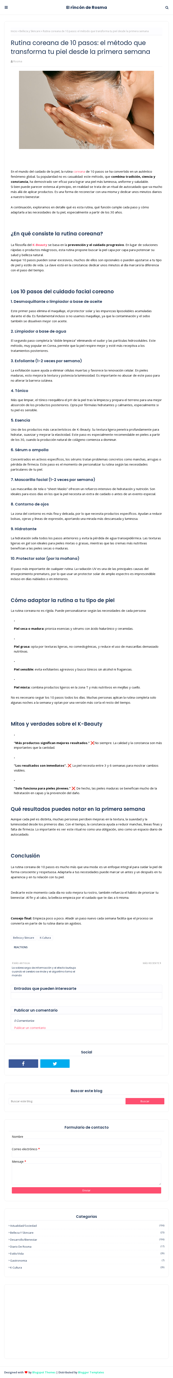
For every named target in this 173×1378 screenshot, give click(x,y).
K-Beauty (39, 245)
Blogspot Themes (43, 1372)
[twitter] (55, 1063)
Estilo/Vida (87, 1253)
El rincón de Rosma (86, 7)
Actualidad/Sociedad (87, 1226)
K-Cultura (45, 938)
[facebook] (23, 1063)
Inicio (14, 31)
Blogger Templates (91, 1372)
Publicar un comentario (30, 1028)
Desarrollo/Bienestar (87, 1239)
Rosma (17, 61)
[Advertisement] (86, 1321)
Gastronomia (87, 1260)
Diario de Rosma (87, 1246)
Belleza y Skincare (30, 31)
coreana (79, 171)
